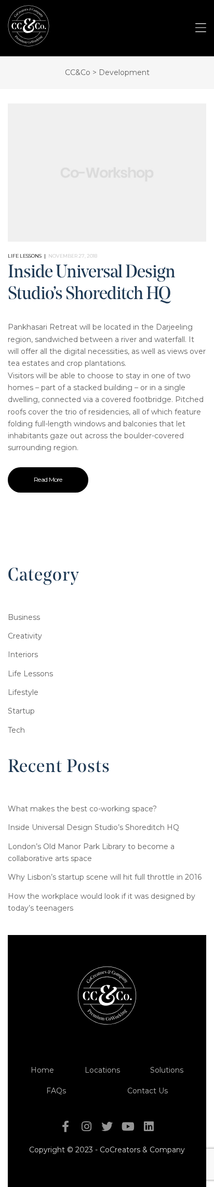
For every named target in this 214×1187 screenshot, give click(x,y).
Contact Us (147, 1090)
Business (24, 617)
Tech (16, 730)
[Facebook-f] (65, 1126)
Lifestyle (23, 692)
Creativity (25, 636)
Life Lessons (25, 256)
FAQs (56, 1090)
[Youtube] (127, 1126)
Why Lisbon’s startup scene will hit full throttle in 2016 (105, 877)
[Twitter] (107, 1126)
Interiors (23, 654)
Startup (21, 711)
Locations (102, 1070)
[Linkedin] (148, 1126)
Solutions (166, 1070)
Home (42, 1070)
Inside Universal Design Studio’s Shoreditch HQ (93, 827)
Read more (61, 475)
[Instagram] (86, 1126)
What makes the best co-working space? (82, 808)
